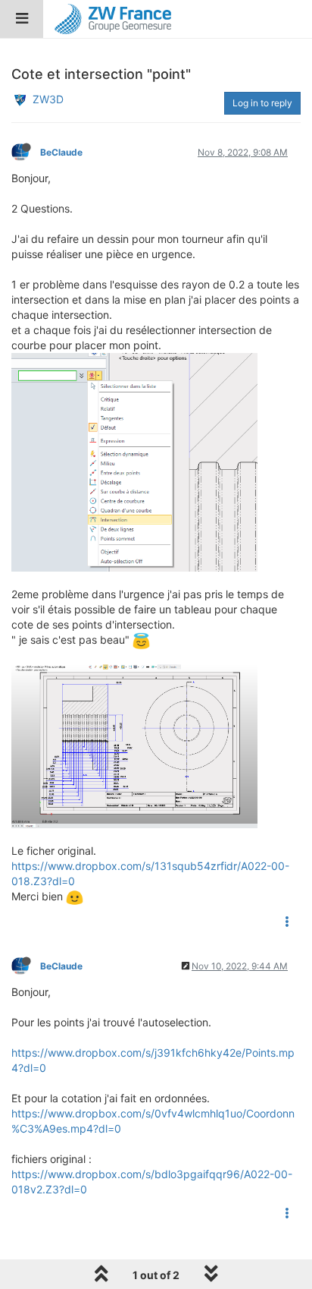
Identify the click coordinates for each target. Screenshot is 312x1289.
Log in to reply (262, 103)
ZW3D (48, 99)
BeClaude (61, 152)
